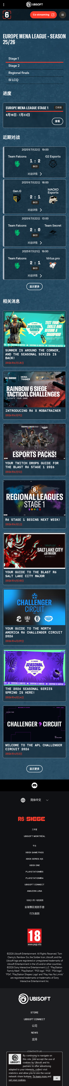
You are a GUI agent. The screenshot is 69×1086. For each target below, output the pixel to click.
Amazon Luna (34, 891)
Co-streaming (41, 14)
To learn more (40, 1076)
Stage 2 (13, 66)
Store (34, 1012)
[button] (34, 162)
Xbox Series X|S (34, 859)
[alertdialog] (34, 1069)
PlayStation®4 (35, 878)
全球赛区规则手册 (34, 907)
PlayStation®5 (34, 871)
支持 (34, 1039)
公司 (34, 1026)
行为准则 (34, 913)
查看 (57, 121)
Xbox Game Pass (34, 852)
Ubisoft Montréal (34, 836)
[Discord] (34, 785)
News (34, 1032)
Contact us (34, 1051)
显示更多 (34, 286)
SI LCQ (13, 80)
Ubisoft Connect (34, 1019)
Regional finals (18, 73)
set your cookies (17, 1080)
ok (57, 1078)
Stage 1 (13, 58)
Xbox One (34, 865)
